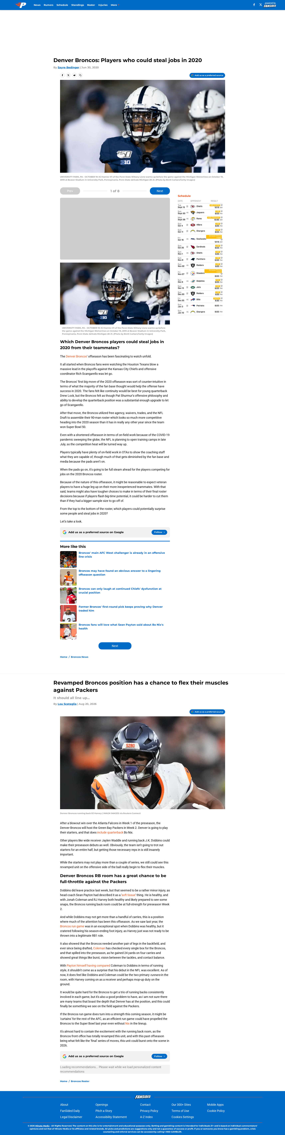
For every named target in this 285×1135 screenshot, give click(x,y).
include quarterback (110, 832)
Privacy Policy (149, 1111)
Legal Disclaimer (71, 1117)
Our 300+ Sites (181, 1104)
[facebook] (254, 4)
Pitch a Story (103, 1111)
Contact (145, 1104)
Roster (91, 4)
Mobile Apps (215, 1104)
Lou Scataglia (67, 704)
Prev (70, 191)
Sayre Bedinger (68, 67)
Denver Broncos (76, 356)
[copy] (80, 75)
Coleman (99, 948)
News (37, 4)
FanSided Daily (70, 1111)
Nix (127, 1023)
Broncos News (79, 656)
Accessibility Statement (111, 1117)
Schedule (62, 4)
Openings (101, 1104)
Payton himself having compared (89, 965)
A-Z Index (146, 1117)
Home (63, 656)
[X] (260, 4)
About (64, 1104)
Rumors (48, 4)
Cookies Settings (183, 1117)
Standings (77, 4)
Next (160, 191)
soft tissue (128, 895)
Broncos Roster (80, 1081)
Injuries (102, 4)
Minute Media (42, 1126)
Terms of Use (180, 1111)
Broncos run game (72, 926)
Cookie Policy (216, 1111)
